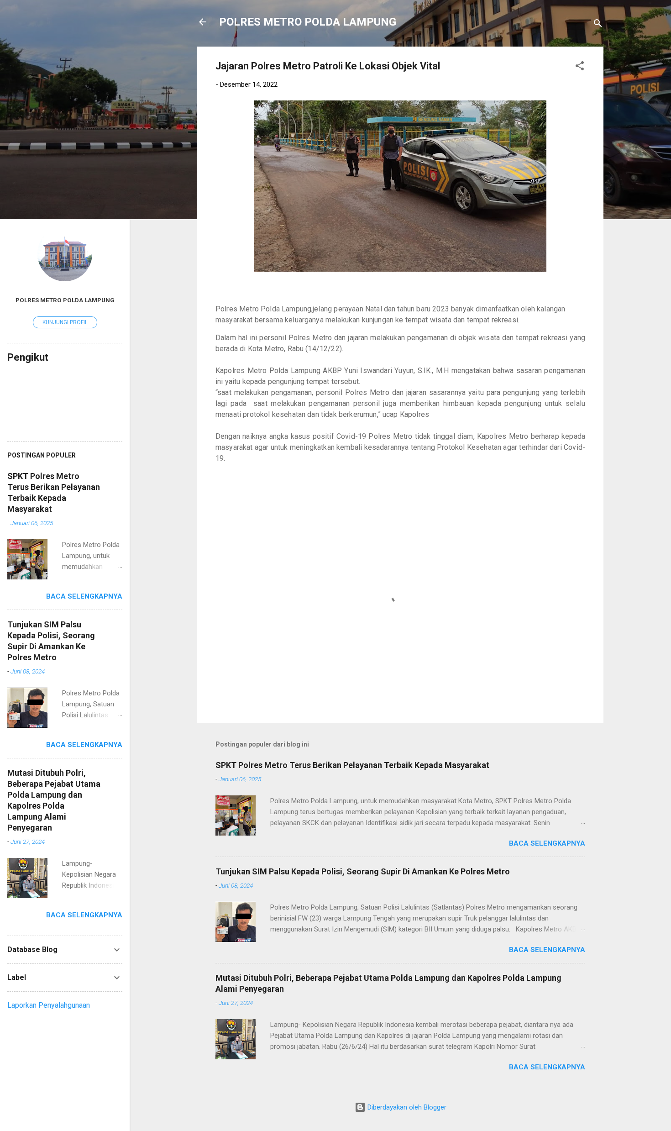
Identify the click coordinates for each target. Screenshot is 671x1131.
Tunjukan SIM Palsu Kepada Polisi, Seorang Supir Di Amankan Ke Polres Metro (362, 871)
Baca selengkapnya (547, 843)
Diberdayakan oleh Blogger (406, 1107)
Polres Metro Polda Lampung (65, 300)
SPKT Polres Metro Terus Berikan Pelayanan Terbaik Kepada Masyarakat (352, 765)
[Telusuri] (597, 25)
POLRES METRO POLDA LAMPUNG (307, 22)
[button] (579, 67)
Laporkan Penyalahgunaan (48, 1005)
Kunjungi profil (65, 322)
